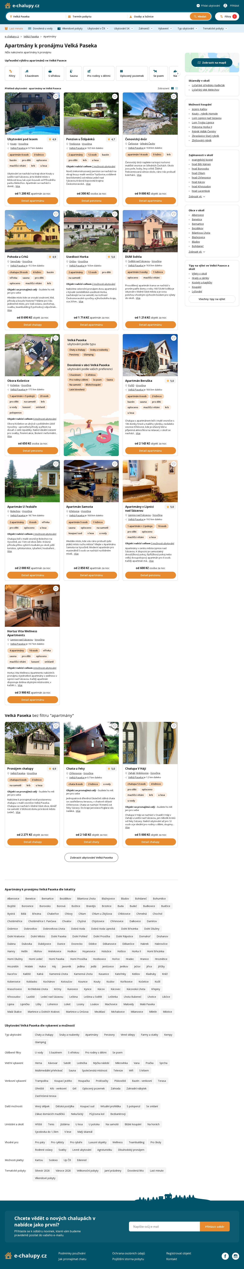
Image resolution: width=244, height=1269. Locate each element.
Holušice (106, 951)
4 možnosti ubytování (44, 668)
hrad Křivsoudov (201, 186)
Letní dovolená (76, 389)
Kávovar (53, 1063)
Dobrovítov (30, 928)
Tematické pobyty (213, 28)
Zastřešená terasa (45, 1096)
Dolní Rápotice (124, 936)
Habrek (144, 943)
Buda (121, 906)
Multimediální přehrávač (49, 1070)
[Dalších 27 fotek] (91, 113)
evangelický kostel (202, 159)
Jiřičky (161, 966)
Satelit (67, 1063)
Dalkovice (135, 921)
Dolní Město (38, 936)
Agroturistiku (104, 1149)
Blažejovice (108, 898)
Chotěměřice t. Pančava (42, 921)
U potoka (94, 1124)
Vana (137, 1063)
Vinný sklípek (42, 1106)
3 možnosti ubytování (162, 543)
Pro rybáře (76, 1142)
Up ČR (67, 1160)
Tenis (51, 1124)
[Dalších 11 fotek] (32, 481)
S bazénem (75, 374)
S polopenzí (133, 1106)
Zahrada (115, 1088)
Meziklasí (99, 1011)
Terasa (162, 1080)
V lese (67, 1131)
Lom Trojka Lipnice (203, 122)
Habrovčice (161, 943)
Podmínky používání (71, 1253)
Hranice (144, 959)
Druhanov (162, 936)
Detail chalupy (33, 324)
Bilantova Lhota (86, 898)
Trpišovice (74, 143)
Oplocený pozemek (93, 1088)
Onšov (72, 261)
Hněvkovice (142, 773)
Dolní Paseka (58, 936)
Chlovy (69, 913)
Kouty (13, 143)
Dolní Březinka (129, 928)
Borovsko (45, 906)
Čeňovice (133, 143)
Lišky (38, 1004)
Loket (67, 1004)
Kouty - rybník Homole (205, 113)
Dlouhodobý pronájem (131, 1149)
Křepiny (155, 989)
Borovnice (27, 906)
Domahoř (145, 936)
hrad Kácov (198, 182)
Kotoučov (66, 981)
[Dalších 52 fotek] (150, 113)
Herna (38, 1063)
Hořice (116, 959)
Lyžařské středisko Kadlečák (208, 85)
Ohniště (39, 1088)
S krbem (144, 1070)
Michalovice (118, 1011)
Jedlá (93, 966)
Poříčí (131, 385)
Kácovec (116, 989)
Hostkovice (99, 959)
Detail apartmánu (32, 200)
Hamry (11, 951)
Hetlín (24, 951)
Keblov (136, 974)
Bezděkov (65, 898)
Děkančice (128, 943)
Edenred (81, 1160)
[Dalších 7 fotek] (91, 481)
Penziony (74, 354)
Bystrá (11, 913)
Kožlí (157, 981)
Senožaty (15, 261)
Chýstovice (98, 921)
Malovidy (128, 1004)
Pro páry (40, 1142)
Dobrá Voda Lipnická (103, 928)
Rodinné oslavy (44, 1149)
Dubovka (27, 943)
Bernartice (48, 898)
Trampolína (41, 1080)
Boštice (75, 906)
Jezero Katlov (199, 109)
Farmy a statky (149, 1034)
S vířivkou (91, 374)
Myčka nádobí (101, 1063)
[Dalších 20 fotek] (32, 113)
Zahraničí (144, 28)
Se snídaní (152, 1106)
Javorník (66, 966)
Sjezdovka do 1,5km (46, 1131)
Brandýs (91, 906)
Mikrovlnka (121, 1063)
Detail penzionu (91, 200)
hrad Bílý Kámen (201, 164)
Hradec (130, 959)
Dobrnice (12, 928)
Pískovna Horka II (202, 127)
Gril (74, 1088)
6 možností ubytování (44, 418)
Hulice (42, 966)
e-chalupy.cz (12, 36)
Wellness (118, 1142)
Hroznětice (161, 959)
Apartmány (91, 1034)
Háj (54, 966)
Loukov (94, 1004)
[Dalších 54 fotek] (32, 355)
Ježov (137, 966)
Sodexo (53, 1160)
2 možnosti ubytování (103, 166)
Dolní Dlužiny (151, 928)
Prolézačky (102, 1080)
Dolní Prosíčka (101, 936)
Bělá (23, 913)
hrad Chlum (198, 173)
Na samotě (75, 384)
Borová (61, 906)
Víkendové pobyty (72, 28)
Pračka (149, 1063)
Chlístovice (124, 913)
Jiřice (149, 966)
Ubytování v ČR (96, 28)
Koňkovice (126, 981)
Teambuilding (136, 1142)
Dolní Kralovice (16, 936)
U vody (39, 1052)
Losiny (80, 1004)
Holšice (121, 951)
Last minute (16, 28)
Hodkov (71, 951)
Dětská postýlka (65, 1106)
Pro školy (155, 1142)
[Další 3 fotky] (150, 231)
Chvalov (66, 921)
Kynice (87, 989)
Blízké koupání (93, 384)
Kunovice (72, 989)
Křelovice (74, 511)
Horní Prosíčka (78, 959)
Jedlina (81, 966)
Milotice (167, 1011)
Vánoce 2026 (63, 1170)
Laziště (30, 996)
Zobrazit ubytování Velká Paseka (91, 857)
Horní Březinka (155, 951)
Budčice (165, 906)
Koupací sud (87, 1106)
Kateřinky (120, 974)
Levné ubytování (81, 1149)
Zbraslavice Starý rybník (205, 136)
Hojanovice (88, 951)
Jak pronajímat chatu (72, 1259)
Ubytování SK (122, 28)
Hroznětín (13, 966)
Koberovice (13, 981)
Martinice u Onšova (77, 1011)
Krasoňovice (14, 989)
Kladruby (151, 974)
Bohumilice (159, 898)
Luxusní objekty (97, 1142)
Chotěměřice (14, 921)
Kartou (39, 1160)
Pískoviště (120, 1080)
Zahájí (131, 773)
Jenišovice (108, 966)
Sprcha (163, 1063)
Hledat (202, 16)
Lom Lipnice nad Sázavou (206, 118)
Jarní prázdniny (112, 1170)
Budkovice (149, 906)
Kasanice (104, 974)
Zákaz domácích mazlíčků (50, 1114)
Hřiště (38, 1124)
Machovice (111, 1004)
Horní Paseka (56, 959)
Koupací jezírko (63, 1080)
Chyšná (81, 921)
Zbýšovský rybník (201, 140)
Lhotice (152, 996)
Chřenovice (75, 773)
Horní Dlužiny (15, 959)
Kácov (101, 989)
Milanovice (137, 1011)
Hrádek (29, 966)
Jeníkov (124, 966)
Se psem (97, 379)
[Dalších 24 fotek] (150, 355)
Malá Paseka (147, 1004)
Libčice (166, 996)
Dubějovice (44, 943)
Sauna (110, 379)
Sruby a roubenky (99, 349)
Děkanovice (109, 943)
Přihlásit (234, 5)
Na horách (153, 1124)
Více (18, 186)
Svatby (62, 1149)
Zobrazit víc (195, 196)
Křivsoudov (13, 996)
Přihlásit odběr (214, 1226)
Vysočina (23, 143)
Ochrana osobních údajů (128, 1253)
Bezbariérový (118, 1114)
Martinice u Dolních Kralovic (44, 1011)
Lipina (10, 1004)
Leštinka (113, 996)
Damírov (152, 921)
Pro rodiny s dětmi (78, 379)
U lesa (79, 1124)
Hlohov (38, 951)
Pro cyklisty (57, 1142)
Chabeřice (53, 913)
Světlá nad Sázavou (139, 261)
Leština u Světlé (93, 996)
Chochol (157, 913)
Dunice (61, 943)
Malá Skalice (14, 1011)
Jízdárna (64, 1124)
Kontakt (171, 1259)
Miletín (153, 1011)
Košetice (14, 385)
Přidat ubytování (210, 5)
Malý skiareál (84, 1131)
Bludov (125, 898)
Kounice (83, 981)
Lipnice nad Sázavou (139, 515)
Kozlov (110, 981)
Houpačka (84, 1080)
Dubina (11, 943)
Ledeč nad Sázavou (52, 996)
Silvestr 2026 (42, 1170)
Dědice (93, 943)
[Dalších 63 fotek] (32, 231)
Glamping (89, 354)
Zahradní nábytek (136, 1088)
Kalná (40, 974)
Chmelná (141, 913)
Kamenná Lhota (58, 974)
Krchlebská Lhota (38, 989)
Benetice (30, 898)
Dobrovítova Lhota (54, 928)
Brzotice (106, 906)
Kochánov (49, 981)
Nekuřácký (77, 1114)
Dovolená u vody (43, 28)
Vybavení (163, 28)
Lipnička (24, 1004)
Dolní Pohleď (79, 936)
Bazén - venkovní (142, 1080)
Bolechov (15, 511)
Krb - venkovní (58, 1088)
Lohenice (52, 1004)
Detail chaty (91, 842)
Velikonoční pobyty (87, 1170)
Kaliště (27, 974)
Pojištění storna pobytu (128, 1259)
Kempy (168, 1034)
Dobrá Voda (78, 928)
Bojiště (11, 906)
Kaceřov (12, 974)
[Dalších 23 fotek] (32, 743)
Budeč (133, 906)
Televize (118, 1070)
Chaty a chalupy (77, 349)
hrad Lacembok (201, 191)
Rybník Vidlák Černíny (204, 131)
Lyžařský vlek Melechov (205, 89)
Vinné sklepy (128, 1034)
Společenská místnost (94, 1070)
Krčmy (57, 989)
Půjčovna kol (96, 1114)
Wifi (131, 1070)
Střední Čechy (147, 143)
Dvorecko (77, 943)
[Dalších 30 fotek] (91, 743)
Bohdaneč (141, 898)
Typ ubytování (186, 28)
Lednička (82, 1063)
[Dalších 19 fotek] (91, 231)
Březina (36, 913)
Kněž (165, 974)
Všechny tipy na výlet (212, 299)
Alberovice (13, 898)
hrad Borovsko (200, 168)
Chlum (82, 913)
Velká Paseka (31, 36)
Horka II (136, 951)
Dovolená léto (135, 1170)
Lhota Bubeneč (132, 996)
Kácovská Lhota (136, 989)
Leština (73, 996)
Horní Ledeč (36, 959)
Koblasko (31, 981)
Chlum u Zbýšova (102, 913)
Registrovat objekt (178, 1253)
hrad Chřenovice (201, 177)
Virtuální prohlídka (110, 1106)
